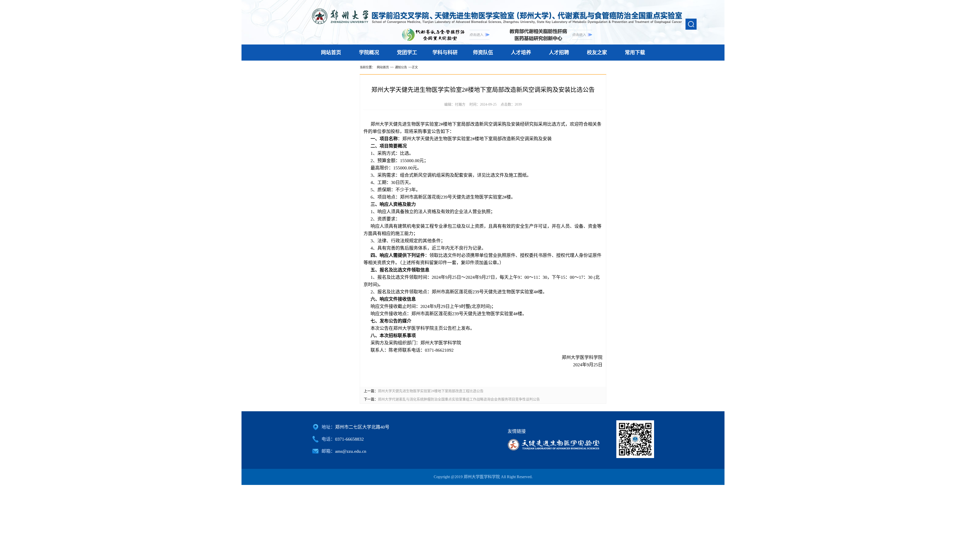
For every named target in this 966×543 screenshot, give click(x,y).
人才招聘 (559, 52)
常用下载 (635, 52)
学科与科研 (445, 52)
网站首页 (331, 52)
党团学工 (407, 52)
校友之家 (597, 52)
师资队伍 (483, 52)
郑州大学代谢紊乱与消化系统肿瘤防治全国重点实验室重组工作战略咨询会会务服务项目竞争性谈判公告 (459, 399)
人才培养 (521, 52)
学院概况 (369, 52)
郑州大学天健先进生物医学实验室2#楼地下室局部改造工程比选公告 (431, 391)
